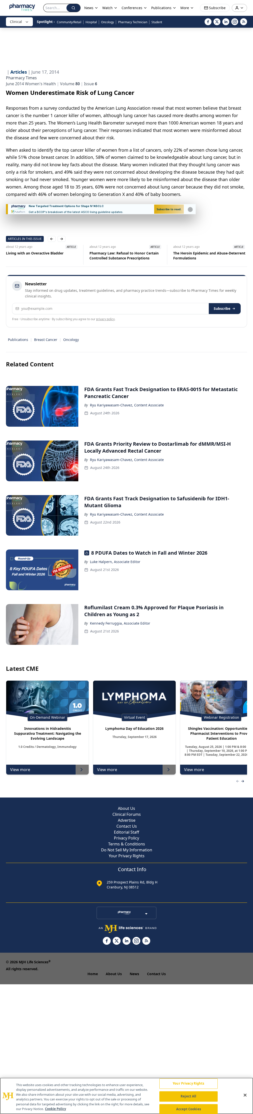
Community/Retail (69, 22)
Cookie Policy (55, 1109)
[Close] (245, 1095)
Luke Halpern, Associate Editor (115, 561)
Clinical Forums (126, 814)
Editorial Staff (126, 832)
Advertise (126, 820)
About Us (126, 808)
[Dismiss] (190, 209)
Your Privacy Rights (127, 856)
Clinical (16, 21)
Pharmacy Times (21, 78)
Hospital (91, 22)
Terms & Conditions (126, 844)
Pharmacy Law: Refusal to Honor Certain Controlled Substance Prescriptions (124, 255)
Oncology (107, 22)
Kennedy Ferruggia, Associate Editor (120, 623)
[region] (126, 1096)
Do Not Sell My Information (126, 850)
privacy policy (105, 319)
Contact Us (126, 826)
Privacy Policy (126, 838)
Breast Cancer (45, 339)
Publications (18, 339)
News (134, 973)
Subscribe (222, 308)
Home (92, 973)
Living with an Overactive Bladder (34, 253)
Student (156, 22)
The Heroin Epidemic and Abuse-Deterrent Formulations (209, 255)
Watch (107, 7)
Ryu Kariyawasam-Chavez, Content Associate (127, 405)
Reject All (188, 1096)
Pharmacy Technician (132, 22)
